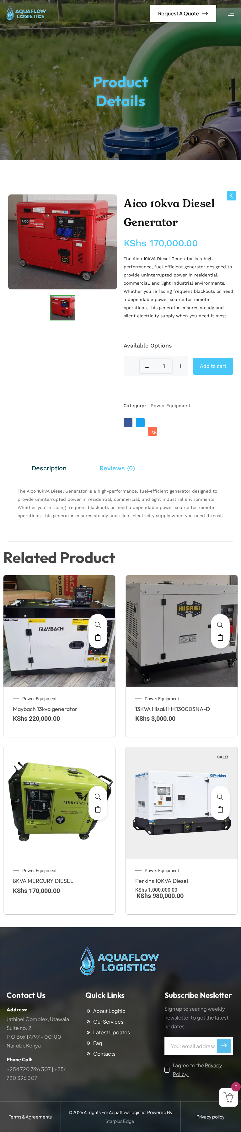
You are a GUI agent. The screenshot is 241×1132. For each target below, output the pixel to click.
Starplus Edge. (120, 1121)
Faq (97, 1043)
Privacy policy (210, 1116)
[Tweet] (140, 422)
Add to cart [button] (98, 637)
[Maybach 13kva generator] (98, 625)
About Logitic (109, 1011)
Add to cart (213, 366)
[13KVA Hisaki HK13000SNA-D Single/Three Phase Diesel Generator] (220, 625)
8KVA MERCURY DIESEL (43, 880)
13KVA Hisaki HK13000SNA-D (172, 709)
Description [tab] (49, 468)
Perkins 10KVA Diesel (161, 880)
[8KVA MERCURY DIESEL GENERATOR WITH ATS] (98, 796)
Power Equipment (170, 405)
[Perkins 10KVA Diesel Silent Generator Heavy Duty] (220, 796)
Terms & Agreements (30, 1116)
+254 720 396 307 (29, 1069)
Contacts (104, 1054)
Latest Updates (111, 1032)
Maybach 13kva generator (45, 709)
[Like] (128, 422)
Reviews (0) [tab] (117, 468)
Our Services (108, 1022)
